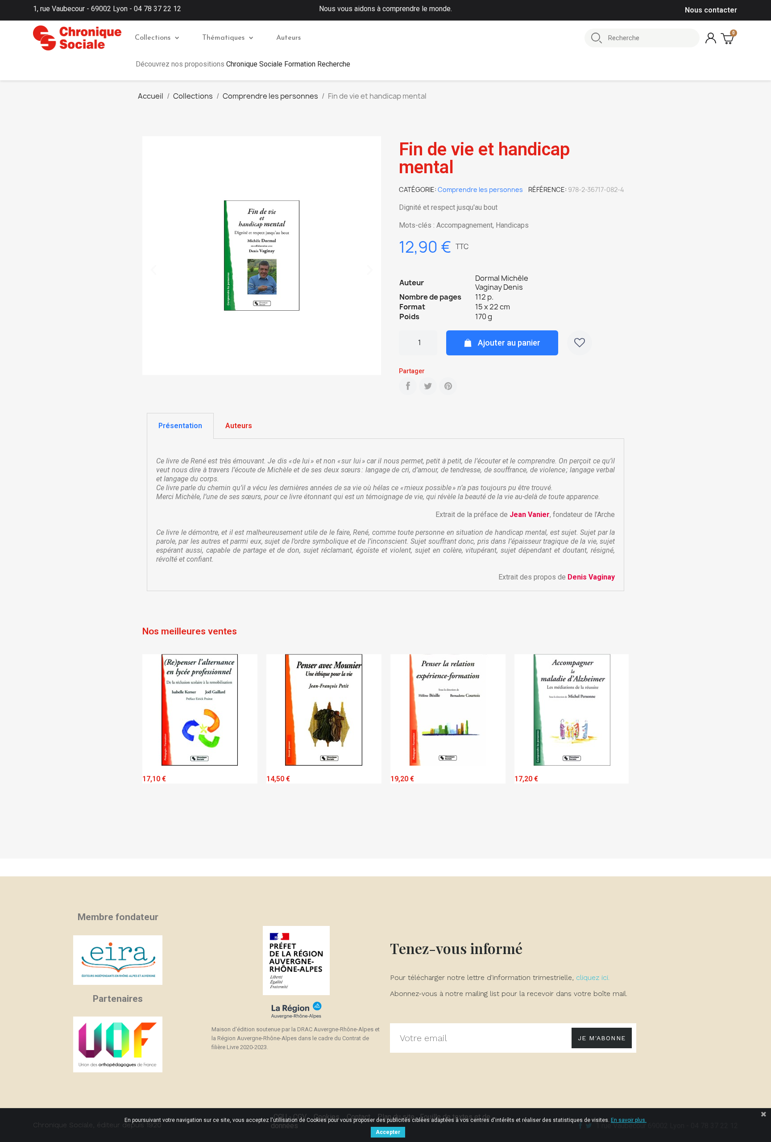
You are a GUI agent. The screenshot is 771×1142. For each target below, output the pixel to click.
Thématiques (223, 38)
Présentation (180, 425)
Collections (152, 38)
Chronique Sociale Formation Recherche (288, 64)
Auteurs (288, 38)
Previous (155, 754)
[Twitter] (428, 386)
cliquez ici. (592, 977)
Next (615, 754)
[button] (153, 270)
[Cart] (728, 38)
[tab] (180, 426)
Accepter (388, 1132)
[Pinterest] (448, 386)
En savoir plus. (629, 1120)
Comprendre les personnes (480, 189)
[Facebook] (408, 386)
